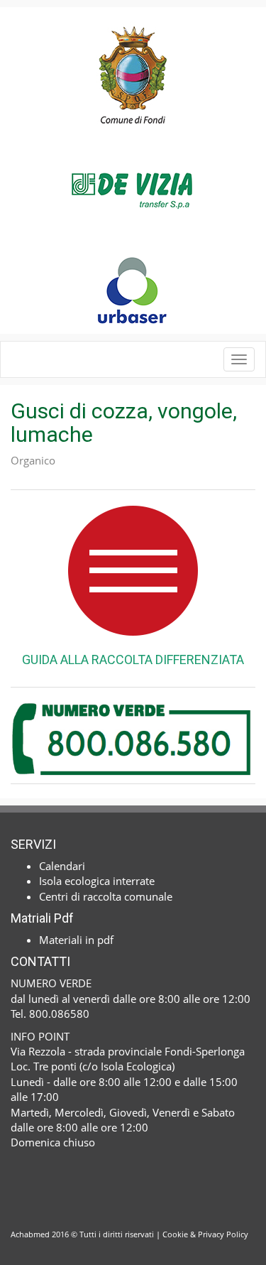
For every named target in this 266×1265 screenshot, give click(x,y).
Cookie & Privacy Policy (205, 1234)
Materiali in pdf (76, 940)
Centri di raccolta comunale (105, 896)
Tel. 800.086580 (50, 1013)
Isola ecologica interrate (97, 881)
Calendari (62, 866)
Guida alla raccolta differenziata (133, 659)
